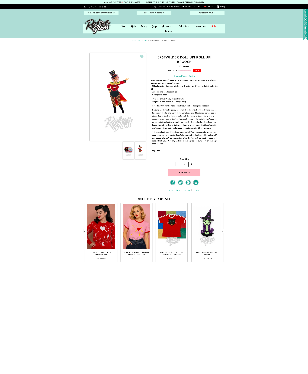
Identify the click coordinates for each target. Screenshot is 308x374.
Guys (154, 26)
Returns (196, 190)
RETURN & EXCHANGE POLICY (154, 13)
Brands (168, 31)
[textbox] (184, 93)
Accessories (167, 26)
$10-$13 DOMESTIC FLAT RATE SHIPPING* (101, 13)
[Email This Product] (196, 185)
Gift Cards (162, 6)
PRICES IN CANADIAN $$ (207, 13)
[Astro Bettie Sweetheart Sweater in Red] (101, 226)
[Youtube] (305, 33)
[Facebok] (305, 12)
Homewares (200, 26)
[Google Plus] (305, 37)
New (123, 26)
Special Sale (142, 40)
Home (134, 40)
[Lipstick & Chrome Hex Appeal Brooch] (207, 226)
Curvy (144, 26)
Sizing (170, 190)
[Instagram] (305, 16)
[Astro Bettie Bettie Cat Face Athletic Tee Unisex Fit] (172, 226)
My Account (175, 6)
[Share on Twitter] (180, 185)
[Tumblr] (305, 29)
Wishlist (188, 6)
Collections (184, 26)
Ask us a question (183, 190)
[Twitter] (305, 20)
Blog (154, 6)
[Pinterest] (305, 24)
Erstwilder (184, 66)
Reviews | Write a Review (184, 76)
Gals (133, 26)
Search (198, 6)
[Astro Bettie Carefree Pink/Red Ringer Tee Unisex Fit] (136, 226)
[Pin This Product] (188, 185)
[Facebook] (173, 185)
